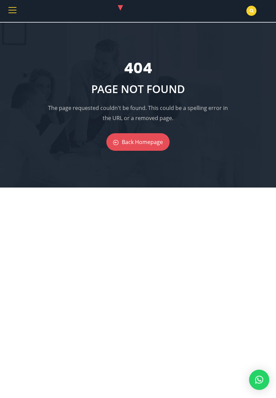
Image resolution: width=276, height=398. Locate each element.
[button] (259, 380)
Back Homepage (142, 142)
